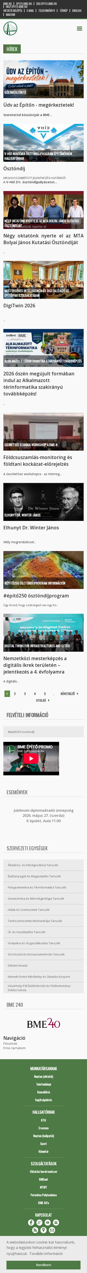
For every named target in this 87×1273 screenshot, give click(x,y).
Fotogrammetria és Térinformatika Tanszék (37, 887)
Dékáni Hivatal (17, 965)
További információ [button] (46, 1253)
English (76, 10)
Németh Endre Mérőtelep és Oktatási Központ (39, 977)
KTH (43, 1120)
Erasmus (44, 1127)
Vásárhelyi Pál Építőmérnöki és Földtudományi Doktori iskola (39, 988)
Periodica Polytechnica (44, 1194)
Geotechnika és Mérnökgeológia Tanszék (36, 899)
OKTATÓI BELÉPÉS (12, 10)
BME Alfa (43, 1202)
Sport (43, 1143)
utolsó (41, 700)
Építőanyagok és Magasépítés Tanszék (34, 876)
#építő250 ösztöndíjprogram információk (34, 582)
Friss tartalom (14, 1048)
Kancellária (43, 1092)
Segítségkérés (43, 1099)
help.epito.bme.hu (16, 6)
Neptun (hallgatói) (43, 1135)
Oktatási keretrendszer (43, 1171)
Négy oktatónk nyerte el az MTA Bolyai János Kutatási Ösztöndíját (41, 223)
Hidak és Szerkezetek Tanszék (29, 910)
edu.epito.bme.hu (46, 3)
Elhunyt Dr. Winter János (22, 514)
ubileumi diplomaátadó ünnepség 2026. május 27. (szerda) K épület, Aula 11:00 (44, 815)
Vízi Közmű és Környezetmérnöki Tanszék (36, 954)
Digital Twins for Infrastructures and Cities (37, 645)
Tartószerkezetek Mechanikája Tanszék (35, 921)
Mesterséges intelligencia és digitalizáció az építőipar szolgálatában (36, 293)
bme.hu (7, 3)
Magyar (10, 14)
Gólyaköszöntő (15, 92)
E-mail (30, 10)
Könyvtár (44, 1151)
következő (68, 693)
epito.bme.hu (24, 3)
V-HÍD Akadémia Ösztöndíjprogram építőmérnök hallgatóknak (38, 156)
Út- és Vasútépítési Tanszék (27, 932)
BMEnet (43, 1179)
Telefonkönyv (46, 10)
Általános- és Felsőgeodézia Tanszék (33, 865)
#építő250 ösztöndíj (21, 732)
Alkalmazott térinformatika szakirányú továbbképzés (43, 360)
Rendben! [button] (43, 1265)
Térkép (64, 10)
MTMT (43, 1187)
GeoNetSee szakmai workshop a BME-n (31, 444)
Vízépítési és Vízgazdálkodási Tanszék (34, 943)
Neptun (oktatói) (43, 1076)
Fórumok (10, 1043)
